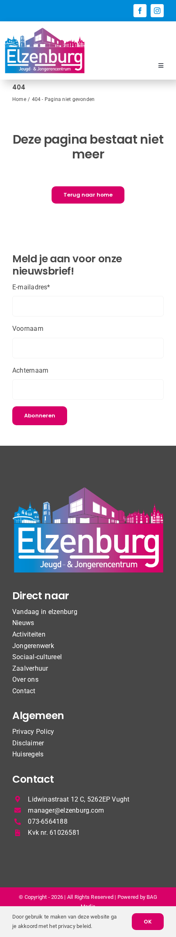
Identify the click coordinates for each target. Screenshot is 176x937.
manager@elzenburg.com (66, 810)
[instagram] (157, 10)
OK (148, 922)
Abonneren (39, 415)
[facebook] (140, 10)
